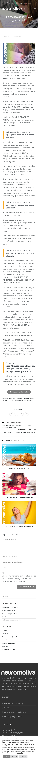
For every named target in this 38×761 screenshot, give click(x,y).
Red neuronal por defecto (9, 614)
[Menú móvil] (35, 9)
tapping (4, 402)
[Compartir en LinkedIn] (22, 414)
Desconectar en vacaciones (19, 468)
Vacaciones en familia (8, 610)
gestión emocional (17, 400)
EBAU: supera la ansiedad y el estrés (19, 497)
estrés (9, 400)
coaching (23, 398)
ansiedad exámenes (14, 398)
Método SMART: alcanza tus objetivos (19, 526)
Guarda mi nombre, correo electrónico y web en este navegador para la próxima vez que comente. (19, 579)
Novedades (5, 646)
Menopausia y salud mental (10, 607)
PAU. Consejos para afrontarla (11, 617)
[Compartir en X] (11, 414)
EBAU (27, 398)
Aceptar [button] (6, 756)
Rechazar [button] (14, 756)
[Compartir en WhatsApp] (27, 414)
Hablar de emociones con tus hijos (12, 620)
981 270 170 (11, 3)
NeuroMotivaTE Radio (8, 643)
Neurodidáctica (18, 37)
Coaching (7, 37)
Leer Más (20, 753)
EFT (31, 398)
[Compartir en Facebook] (16, 414)
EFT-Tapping (5, 633)
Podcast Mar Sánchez (8, 649)
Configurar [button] (23, 756)
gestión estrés (28, 400)
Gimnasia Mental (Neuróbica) (10, 637)
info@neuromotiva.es (25, 3)
